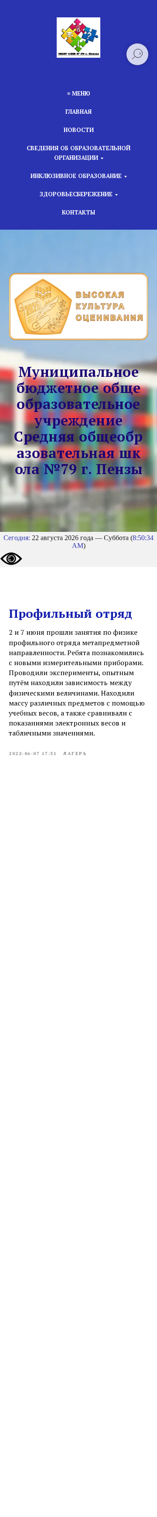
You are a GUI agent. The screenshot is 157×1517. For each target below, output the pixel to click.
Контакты (78, 212)
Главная (78, 111)
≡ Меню (78, 93)
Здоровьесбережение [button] (76, 194)
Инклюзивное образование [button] (76, 176)
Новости (79, 130)
